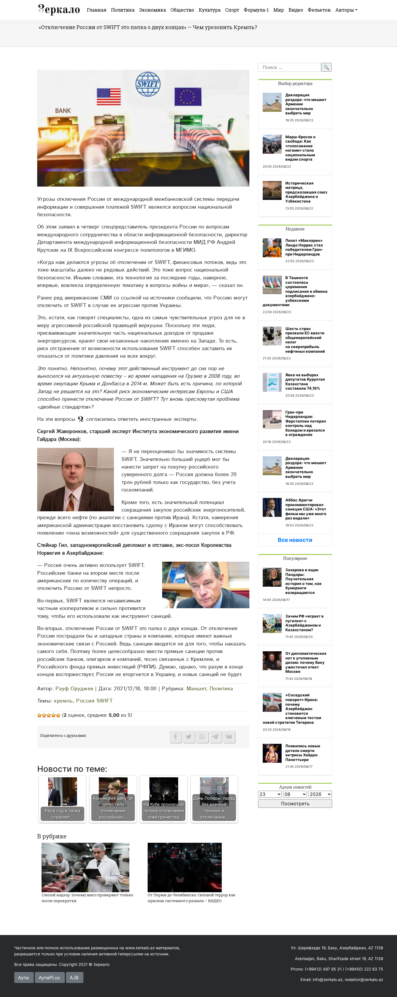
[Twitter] (189, 737)
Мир (278, 10)
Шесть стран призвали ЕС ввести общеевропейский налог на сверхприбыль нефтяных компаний (305, 340)
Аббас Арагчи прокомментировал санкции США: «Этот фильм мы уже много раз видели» (305, 509)
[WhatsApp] (202, 737)
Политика (123, 10)
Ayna (23, 977)
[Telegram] (216, 737)
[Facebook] (175, 737)
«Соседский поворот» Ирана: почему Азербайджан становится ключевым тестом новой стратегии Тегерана (292, 709)
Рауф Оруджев (74, 689)
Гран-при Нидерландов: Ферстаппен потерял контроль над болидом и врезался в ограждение (305, 423)
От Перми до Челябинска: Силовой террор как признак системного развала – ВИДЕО (191, 897)
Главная (96, 10)
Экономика (152, 10)
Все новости (295, 540)
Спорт (232, 10)
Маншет (196, 689)
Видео (296, 10)
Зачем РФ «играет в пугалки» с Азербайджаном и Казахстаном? (304, 623)
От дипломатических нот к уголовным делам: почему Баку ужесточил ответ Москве (305, 662)
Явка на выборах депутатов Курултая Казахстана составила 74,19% (305, 381)
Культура (210, 10)
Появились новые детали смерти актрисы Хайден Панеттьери (302, 753)
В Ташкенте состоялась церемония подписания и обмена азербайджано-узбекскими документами (295, 291)
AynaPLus (49, 977)
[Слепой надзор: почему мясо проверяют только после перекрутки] (85, 867)
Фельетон (319, 10)
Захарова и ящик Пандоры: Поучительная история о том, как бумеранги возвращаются (303, 581)
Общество (182, 10)
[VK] (229, 737)
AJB (74, 977)
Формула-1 (256, 10)
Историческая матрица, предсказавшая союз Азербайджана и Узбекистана (306, 192)
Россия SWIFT (94, 701)
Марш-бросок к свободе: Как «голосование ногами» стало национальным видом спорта (300, 148)
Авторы (344, 10)
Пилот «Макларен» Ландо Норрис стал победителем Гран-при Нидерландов (304, 247)
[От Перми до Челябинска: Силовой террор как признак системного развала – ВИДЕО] (185, 867)
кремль (63, 701)
